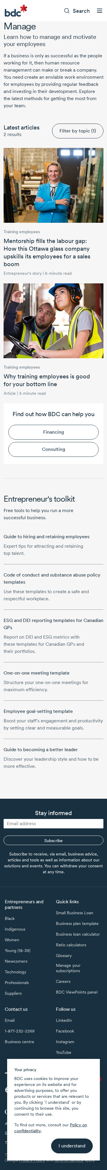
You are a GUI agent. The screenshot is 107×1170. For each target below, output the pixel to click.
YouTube (63, 1052)
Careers (63, 981)
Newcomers (16, 961)
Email (10, 1020)
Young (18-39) (17, 950)
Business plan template (77, 923)
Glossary (64, 955)
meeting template (37, 673)
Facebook (65, 1031)
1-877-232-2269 (19, 1031)
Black (10, 918)
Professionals (17, 982)
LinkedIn (64, 1020)
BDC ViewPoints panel (76, 992)
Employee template (38, 711)
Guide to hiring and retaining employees (46, 536)
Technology (15, 972)
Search (81, 11)
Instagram (65, 1041)
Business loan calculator (78, 934)
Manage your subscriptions (68, 968)
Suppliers (13, 993)
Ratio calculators (71, 944)
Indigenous (15, 929)
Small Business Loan (74, 912)
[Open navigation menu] (99, 10)
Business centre (19, 1041)
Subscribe (53, 840)
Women (12, 939)
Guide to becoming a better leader (41, 749)
